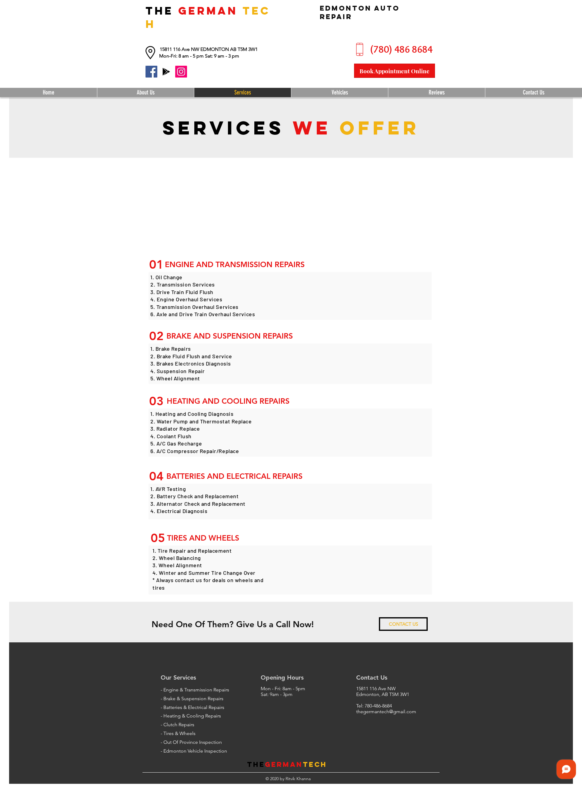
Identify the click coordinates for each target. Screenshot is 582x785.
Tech (315, 764)
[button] (199, 56)
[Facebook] (151, 72)
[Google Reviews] (166, 72)
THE (162, 10)
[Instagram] (181, 72)
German (284, 764)
